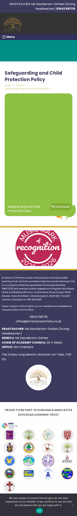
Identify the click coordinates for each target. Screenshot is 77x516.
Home (8, 85)
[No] (72, 505)
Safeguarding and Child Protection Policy (28, 88)
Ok (39, 510)
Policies (20, 85)
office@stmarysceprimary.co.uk (38, 321)
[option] (38, 248)
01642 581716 (65, 9)
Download (62, 207)
